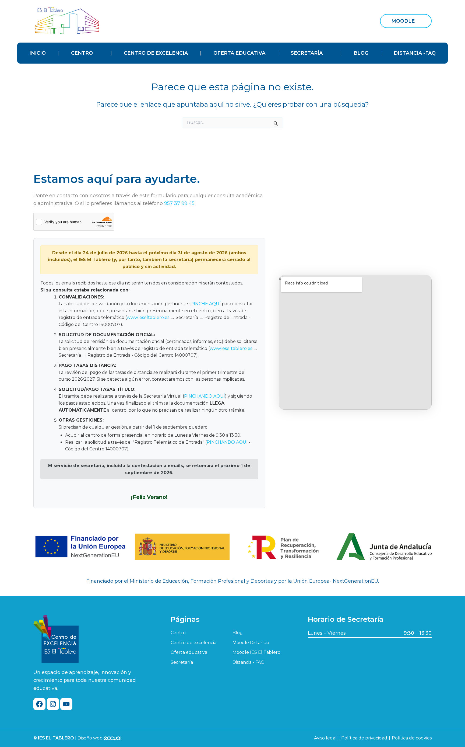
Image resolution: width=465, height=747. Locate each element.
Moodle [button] (403, 21)
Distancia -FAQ (415, 53)
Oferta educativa (239, 53)
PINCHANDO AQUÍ (204, 396)
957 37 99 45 (179, 203)
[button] (406, 21)
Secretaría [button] (307, 53)
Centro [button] (82, 53)
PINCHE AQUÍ (206, 303)
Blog (361, 53)
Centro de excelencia (156, 53)
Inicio (37, 53)
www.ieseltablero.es (148, 317)
